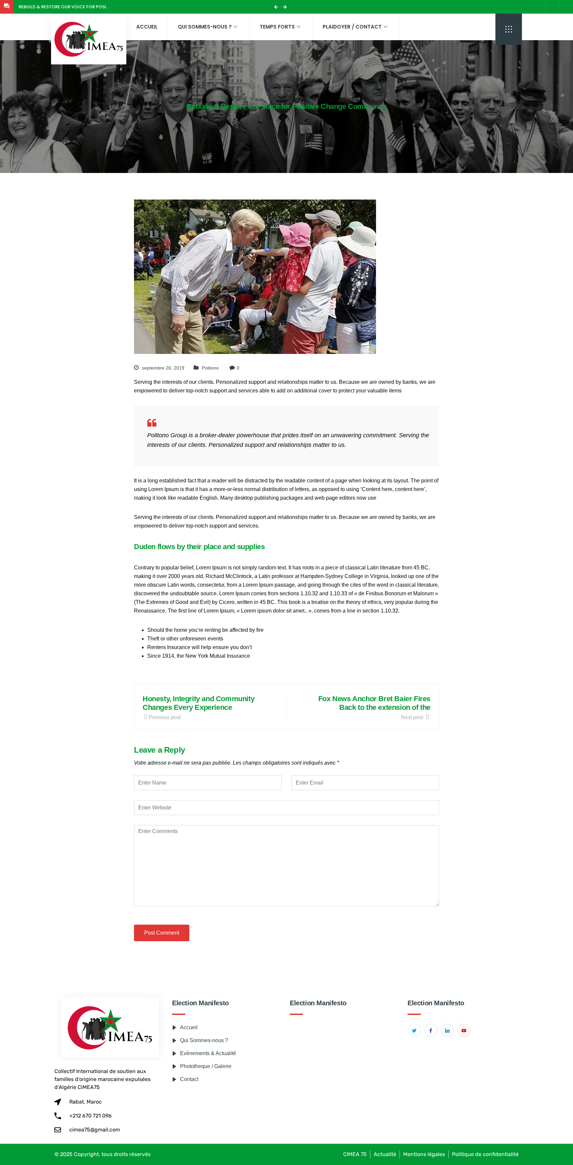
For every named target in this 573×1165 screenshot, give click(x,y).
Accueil (147, 26)
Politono (210, 368)
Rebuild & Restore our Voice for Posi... (64, 7)
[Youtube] (464, 1030)
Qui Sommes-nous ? (205, 26)
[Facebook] (566, 7)
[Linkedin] (447, 1030)
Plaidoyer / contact (352, 26)
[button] (508, 29)
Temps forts (277, 26)
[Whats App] (551, 7)
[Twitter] (414, 1030)
